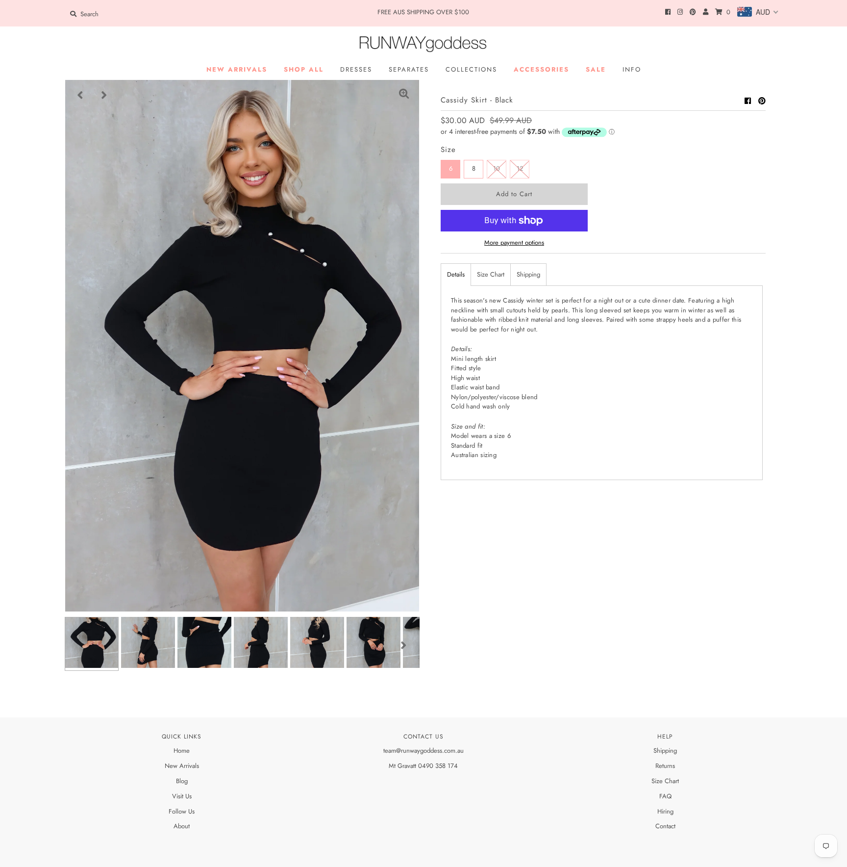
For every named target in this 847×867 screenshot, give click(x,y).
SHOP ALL (304, 69)
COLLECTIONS (471, 69)
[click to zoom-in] (404, 95)
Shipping (528, 274)
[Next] (104, 95)
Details (456, 274)
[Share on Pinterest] (762, 101)
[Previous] (80, 95)
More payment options (514, 242)
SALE (596, 69)
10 (496, 168)
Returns (665, 765)
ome (184, 750)
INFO (632, 69)
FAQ (665, 796)
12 (520, 168)
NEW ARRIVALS (236, 69)
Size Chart (490, 274)
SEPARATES (409, 69)
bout (184, 826)
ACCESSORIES (541, 69)
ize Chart (667, 781)
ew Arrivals (184, 765)
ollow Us (183, 811)
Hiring (665, 811)
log (183, 781)
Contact (665, 826)
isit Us (184, 796)
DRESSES (356, 69)
